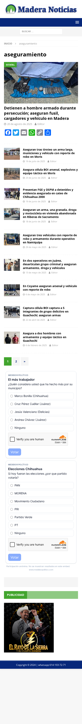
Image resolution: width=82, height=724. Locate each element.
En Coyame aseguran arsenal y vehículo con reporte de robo (50, 287)
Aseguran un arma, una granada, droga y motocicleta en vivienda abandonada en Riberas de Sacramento (49, 213)
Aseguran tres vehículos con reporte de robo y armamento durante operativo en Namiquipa (50, 238)
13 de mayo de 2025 (36, 272)
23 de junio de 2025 (36, 177)
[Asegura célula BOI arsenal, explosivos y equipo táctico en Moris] (12, 174)
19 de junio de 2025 (36, 201)
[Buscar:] (41, 31)
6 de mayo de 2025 (35, 294)
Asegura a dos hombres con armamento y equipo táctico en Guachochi (44, 336)
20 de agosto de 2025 (19, 124)
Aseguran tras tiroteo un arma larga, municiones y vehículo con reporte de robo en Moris (49, 153)
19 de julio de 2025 (35, 161)
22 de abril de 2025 (35, 319)
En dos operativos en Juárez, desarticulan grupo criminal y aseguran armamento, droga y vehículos (49, 264)
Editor (41, 124)
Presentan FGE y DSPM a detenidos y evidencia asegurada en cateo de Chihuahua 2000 (48, 193)
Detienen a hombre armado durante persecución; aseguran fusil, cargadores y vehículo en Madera (40, 113)
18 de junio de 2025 (36, 221)
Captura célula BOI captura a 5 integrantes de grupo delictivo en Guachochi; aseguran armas (45, 311)
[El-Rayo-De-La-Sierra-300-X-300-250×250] (29, 650)
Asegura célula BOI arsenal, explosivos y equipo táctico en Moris (50, 171)
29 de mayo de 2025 (36, 247)
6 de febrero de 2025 (36, 345)
